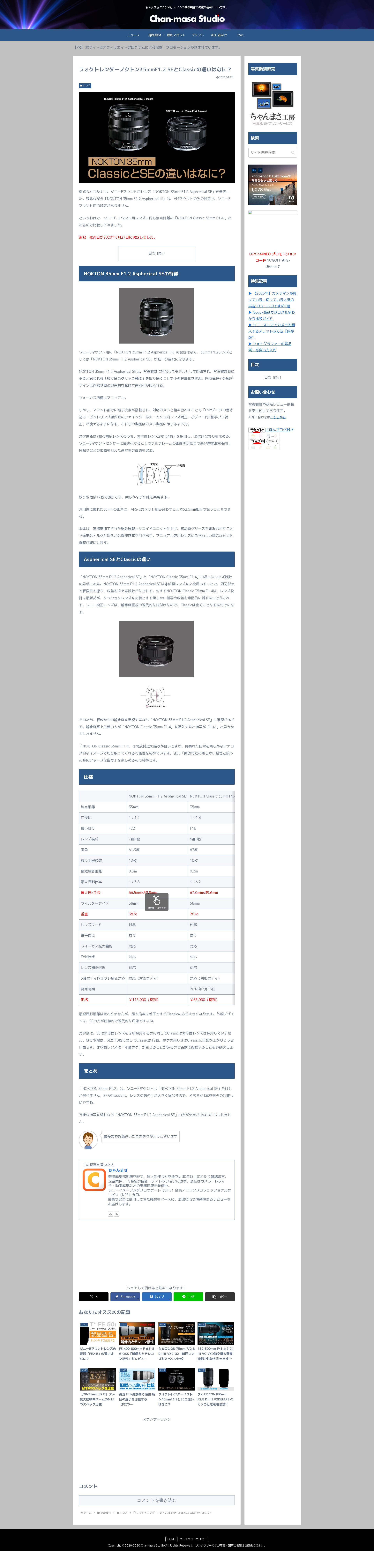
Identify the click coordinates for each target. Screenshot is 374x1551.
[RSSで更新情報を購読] (116, 1214)
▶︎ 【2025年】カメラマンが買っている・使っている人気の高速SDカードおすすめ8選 (272, 299)
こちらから (278, 417)
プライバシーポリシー (193, 1539)
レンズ (86, 85)
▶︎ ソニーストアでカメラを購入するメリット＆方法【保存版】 (271, 331)
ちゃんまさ (118, 1170)
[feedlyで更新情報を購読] (110, 1214)
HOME (171, 1539)
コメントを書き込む (157, 1500)
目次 (151, 253)
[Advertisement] (157, 1252)
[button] (220, 1296)
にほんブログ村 (278, 429)
